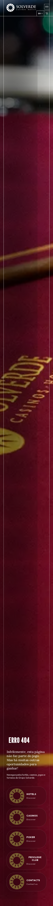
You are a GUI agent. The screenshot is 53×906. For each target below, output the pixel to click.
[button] (46, 6)
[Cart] (46, 13)
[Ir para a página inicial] (21, 9)
